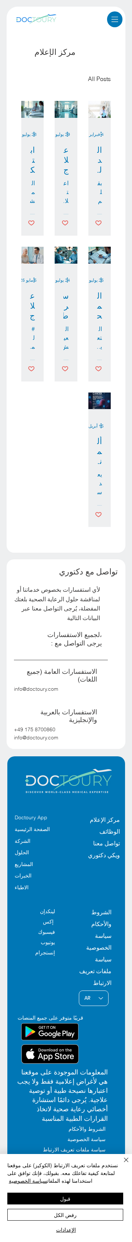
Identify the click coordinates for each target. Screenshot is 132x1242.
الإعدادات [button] (66, 1229)
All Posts (99, 78)
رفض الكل (65, 1214)
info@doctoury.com (36, 689)
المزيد (66, 78)
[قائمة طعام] (114, 19)
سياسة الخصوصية (28, 1180)
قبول (65, 1198)
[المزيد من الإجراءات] (98, 134)
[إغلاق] (122, 1164)
